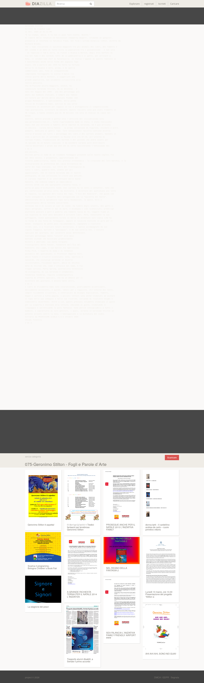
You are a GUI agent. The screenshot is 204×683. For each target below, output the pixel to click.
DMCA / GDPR (162, 677)
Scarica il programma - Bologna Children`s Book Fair (42, 567)
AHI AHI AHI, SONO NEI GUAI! (160, 653)
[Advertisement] (102, 16)
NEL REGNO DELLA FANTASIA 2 (116, 569)
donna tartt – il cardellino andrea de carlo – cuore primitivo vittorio (157, 527)
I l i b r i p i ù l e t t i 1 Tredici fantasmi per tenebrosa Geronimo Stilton (80, 527)
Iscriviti (162, 3)
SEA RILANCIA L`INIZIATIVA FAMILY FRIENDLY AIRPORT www (121, 635)
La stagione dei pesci (38, 606)
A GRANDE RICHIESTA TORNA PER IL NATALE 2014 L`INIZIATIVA (82, 594)
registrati (149, 3)
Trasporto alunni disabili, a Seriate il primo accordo (80, 660)
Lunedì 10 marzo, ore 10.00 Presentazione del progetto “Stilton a (158, 594)
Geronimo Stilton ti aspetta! (41, 524)
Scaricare (172, 457)
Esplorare (134, 3)
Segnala (175, 677)
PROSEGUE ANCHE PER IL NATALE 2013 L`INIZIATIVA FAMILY (120, 527)
